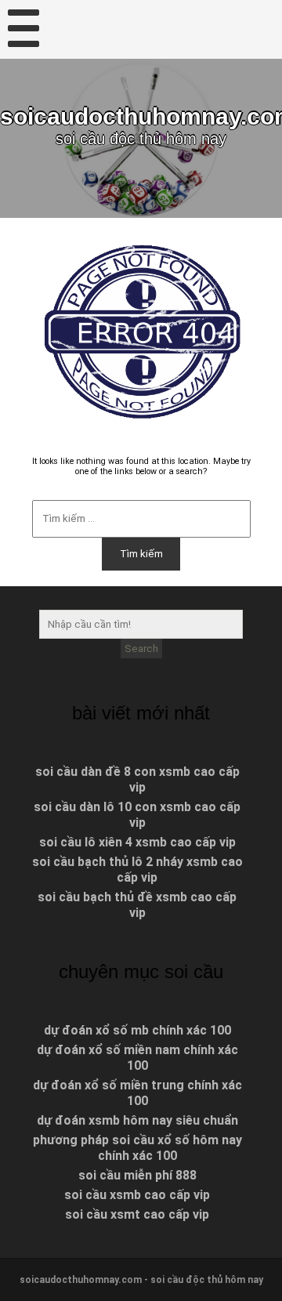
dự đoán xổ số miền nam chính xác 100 (137, 1057)
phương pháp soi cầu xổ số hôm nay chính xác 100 (137, 1147)
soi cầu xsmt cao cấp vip (137, 1214)
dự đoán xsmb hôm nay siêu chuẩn (137, 1120)
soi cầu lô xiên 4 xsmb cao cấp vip (137, 842)
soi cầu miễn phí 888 (137, 1175)
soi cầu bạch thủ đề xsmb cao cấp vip (137, 905)
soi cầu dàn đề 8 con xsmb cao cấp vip (137, 779)
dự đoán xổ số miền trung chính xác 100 (137, 1093)
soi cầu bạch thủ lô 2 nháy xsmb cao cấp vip (137, 869)
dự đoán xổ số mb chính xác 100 (137, 1030)
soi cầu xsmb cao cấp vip (137, 1194)
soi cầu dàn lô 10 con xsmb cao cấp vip (137, 814)
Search (141, 648)
